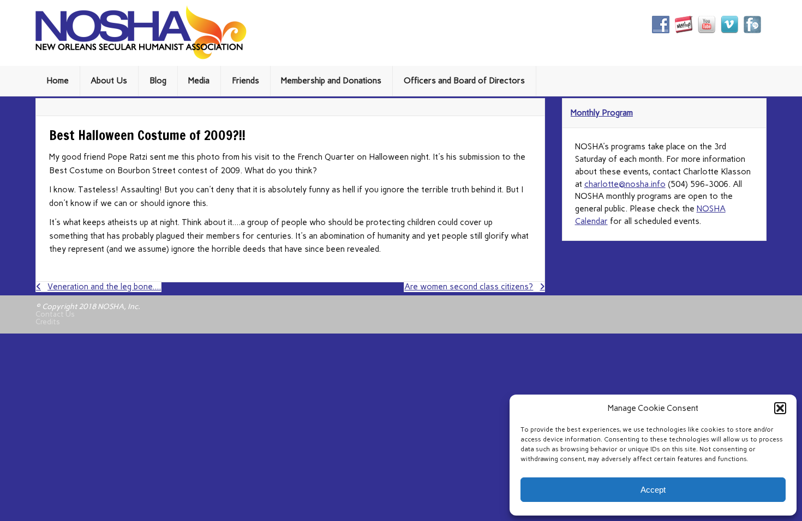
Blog (157, 81)
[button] (780, 408)
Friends (245, 81)
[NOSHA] (141, 57)
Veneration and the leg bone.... (104, 287)
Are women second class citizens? (468, 287)
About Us (109, 81)
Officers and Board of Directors (464, 81)
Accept (653, 489)
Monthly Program (602, 113)
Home (57, 81)
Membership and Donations (331, 81)
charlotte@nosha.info (625, 184)
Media (199, 81)
